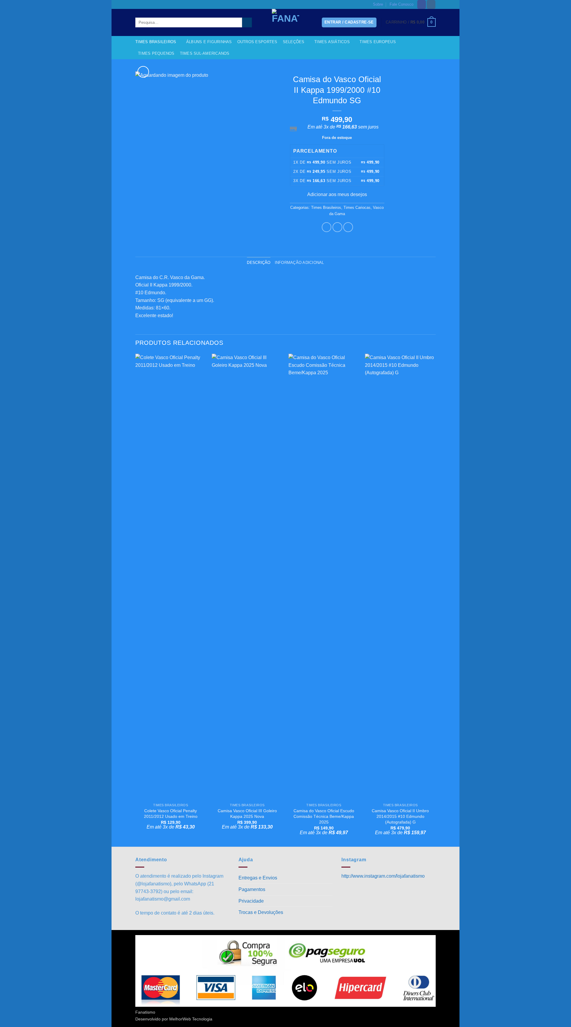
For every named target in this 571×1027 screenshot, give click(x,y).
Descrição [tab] (258, 262)
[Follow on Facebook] (421, 4)
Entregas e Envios (258, 877)
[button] (411, 22)
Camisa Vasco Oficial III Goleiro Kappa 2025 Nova (247, 813)
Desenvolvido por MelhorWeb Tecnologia (173, 1019)
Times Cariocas (357, 207)
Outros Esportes (257, 42)
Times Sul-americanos (205, 53)
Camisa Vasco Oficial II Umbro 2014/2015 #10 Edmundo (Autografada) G (400, 816)
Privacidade (251, 901)
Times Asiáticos (332, 42)
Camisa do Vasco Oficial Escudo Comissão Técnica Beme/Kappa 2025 (324, 816)
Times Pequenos (156, 53)
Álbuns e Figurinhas (209, 42)
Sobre (378, 4)
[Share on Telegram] (348, 227)
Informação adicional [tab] (299, 262)
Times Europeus (378, 42)
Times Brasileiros (155, 42)
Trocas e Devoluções (261, 912)
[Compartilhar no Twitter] (337, 227)
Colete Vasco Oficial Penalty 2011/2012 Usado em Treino (170, 813)
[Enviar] (247, 23)
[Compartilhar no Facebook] (327, 227)
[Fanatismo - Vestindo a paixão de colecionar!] (285, 22)
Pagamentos (252, 889)
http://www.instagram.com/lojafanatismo (383, 876)
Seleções (294, 42)
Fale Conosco (401, 4)
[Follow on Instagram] (431, 4)
